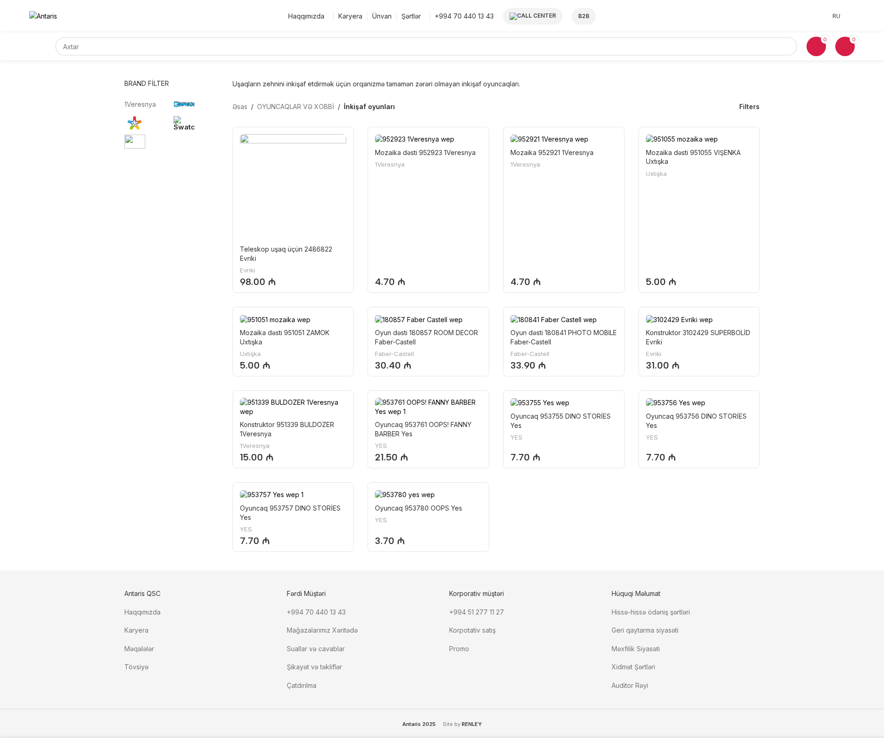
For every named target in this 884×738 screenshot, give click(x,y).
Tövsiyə (136, 667)
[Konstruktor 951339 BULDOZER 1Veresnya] (293, 407)
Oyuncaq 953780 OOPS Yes (418, 508)
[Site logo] (43, 15)
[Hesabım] (852, 16)
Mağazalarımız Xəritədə (322, 630)
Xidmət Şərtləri (634, 667)
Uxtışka (656, 173)
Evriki (247, 270)
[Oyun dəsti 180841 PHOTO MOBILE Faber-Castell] (563, 319)
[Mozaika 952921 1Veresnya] (563, 139)
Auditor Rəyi (630, 685)
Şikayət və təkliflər (314, 667)
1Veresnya (390, 164)
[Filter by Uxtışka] (146, 123)
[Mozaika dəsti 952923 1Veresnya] (428, 139)
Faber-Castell (394, 353)
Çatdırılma (301, 685)
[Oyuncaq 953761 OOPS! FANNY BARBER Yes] (428, 407)
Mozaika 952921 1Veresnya (552, 152)
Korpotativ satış (472, 630)
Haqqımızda (142, 612)
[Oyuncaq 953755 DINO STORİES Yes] (563, 403)
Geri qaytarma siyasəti (645, 630)
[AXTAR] (788, 46)
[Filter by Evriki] (196, 104)
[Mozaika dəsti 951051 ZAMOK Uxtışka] (293, 319)
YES (381, 445)
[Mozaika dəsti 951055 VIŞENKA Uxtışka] (699, 139)
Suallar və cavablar (316, 649)
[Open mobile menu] (42, 46)
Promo (459, 649)
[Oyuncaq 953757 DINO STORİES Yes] (293, 494)
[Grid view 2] (683, 106)
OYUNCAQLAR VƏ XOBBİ (295, 106)
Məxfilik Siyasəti (636, 649)
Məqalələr (139, 649)
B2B (583, 16)
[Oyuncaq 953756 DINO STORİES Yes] (699, 403)
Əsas (239, 106)
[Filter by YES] (196, 123)
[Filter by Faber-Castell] (146, 142)
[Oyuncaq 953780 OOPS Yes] (428, 494)
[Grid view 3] (698, 106)
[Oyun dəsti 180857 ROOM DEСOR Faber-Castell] (428, 319)
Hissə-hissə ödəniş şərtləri (651, 612)
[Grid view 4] (713, 106)
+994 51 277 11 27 (476, 612)
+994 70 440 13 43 (316, 612)
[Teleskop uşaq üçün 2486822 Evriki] (293, 187)
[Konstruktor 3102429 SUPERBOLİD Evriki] (699, 319)
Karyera (136, 630)
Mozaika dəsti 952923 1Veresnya (425, 152)
